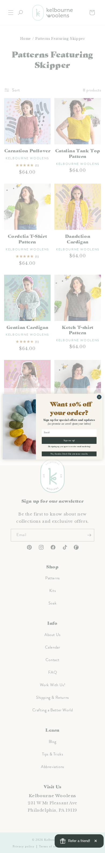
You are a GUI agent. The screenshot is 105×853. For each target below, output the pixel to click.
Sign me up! (69, 440)
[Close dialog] (99, 397)
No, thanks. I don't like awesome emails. (69, 453)
